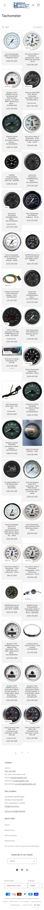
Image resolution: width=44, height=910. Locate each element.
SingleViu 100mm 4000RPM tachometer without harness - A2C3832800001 (32, 408)
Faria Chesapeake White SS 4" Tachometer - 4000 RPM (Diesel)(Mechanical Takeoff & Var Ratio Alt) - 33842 (32, 488)
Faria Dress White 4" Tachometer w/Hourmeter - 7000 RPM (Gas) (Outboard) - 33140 (32, 570)
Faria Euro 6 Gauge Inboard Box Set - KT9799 (12, 360)
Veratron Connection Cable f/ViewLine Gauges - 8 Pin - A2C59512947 (12, 294)
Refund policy (14, 901)
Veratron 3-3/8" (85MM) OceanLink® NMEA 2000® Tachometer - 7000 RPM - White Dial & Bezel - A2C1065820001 (12, 649)
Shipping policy (16, 905)
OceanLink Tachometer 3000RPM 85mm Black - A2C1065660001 (12, 217)
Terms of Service (11, 835)
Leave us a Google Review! (15, 811)
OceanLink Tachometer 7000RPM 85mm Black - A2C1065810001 (32, 178)
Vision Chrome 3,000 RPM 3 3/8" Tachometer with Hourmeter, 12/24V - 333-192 (32, 731)
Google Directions (12, 806)
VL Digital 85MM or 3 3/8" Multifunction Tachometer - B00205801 (11, 485)
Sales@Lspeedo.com (19, 777)
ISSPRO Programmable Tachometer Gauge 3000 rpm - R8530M (12, 177)
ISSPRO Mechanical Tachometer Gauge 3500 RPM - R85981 (12, 607)
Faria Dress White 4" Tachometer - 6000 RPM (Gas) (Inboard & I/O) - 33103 (32, 139)
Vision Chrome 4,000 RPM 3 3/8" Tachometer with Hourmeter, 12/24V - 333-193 (11, 731)
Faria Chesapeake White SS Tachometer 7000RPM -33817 (11, 56)
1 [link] (15, 752)
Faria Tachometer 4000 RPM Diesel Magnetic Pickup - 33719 (32, 333)
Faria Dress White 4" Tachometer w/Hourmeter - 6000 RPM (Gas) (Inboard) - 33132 (32, 57)
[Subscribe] (33, 861)
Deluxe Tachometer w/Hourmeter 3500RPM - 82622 (32, 371)
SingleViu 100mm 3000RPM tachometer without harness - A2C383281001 (12, 446)
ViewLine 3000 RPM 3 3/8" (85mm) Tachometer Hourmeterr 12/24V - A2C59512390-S (32, 96)
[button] (4, 5)
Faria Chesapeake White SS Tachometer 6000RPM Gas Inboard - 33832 (11, 257)
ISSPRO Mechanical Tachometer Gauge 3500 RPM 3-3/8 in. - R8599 (32, 257)
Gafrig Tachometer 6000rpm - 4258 (32, 450)
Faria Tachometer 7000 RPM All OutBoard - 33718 (32, 215)
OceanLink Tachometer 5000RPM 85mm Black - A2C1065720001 (32, 295)
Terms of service (36, 901)
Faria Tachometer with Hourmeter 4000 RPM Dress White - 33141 (32, 527)
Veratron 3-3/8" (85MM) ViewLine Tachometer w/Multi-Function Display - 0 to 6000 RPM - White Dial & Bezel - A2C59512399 (12, 691)
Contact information (29, 905)
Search (7, 825)
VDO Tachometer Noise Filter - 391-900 (12, 406)
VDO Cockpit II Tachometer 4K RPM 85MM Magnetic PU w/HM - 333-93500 (12, 332)
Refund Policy (10, 841)
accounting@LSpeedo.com (25, 784)
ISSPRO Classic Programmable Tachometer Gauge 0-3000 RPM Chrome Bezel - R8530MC (32, 608)
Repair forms (9, 830)
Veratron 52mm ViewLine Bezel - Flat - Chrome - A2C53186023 (32, 646)
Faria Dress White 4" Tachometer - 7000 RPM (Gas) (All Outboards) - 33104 (12, 569)
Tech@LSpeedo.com (21, 781)
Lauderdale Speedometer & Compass (21, 898)
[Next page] (28, 752)
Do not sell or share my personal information (22, 846)
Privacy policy (24, 901)
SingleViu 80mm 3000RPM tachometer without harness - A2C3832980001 (12, 140)
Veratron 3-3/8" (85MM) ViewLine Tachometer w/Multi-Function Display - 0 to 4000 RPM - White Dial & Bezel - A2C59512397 (32, 691)
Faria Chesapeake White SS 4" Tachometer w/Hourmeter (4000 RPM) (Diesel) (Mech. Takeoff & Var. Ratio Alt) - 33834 (11, 530)
